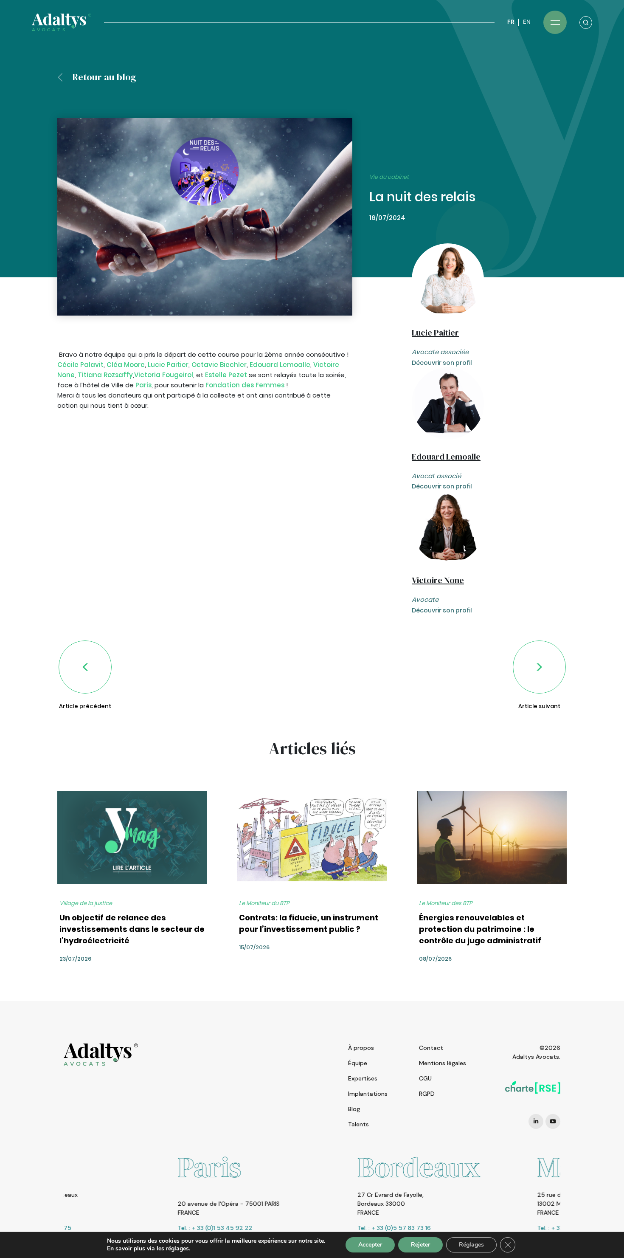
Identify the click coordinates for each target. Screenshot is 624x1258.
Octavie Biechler (219, 364)
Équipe (357, 1063)
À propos (361, 1048)
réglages (177, 1248)
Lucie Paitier (168, 364)
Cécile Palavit (80, 364)
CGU (425, 1078)
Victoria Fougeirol (163, 374)
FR (510, 22)
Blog (354, 1109)
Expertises (362, 1078)
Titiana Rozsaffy (105, 374)
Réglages (471, 1245)
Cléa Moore (126, 364)
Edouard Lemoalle (280, 364)
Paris (143, 385)
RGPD (427, 1093)
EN (527, 22)
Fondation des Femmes (244, 385)
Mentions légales (442, 1063)
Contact (431, 1048)
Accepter (370, 1245)
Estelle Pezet (226, 374)
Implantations (368, 1093)
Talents (358, 1124)
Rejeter (420, 1245)
